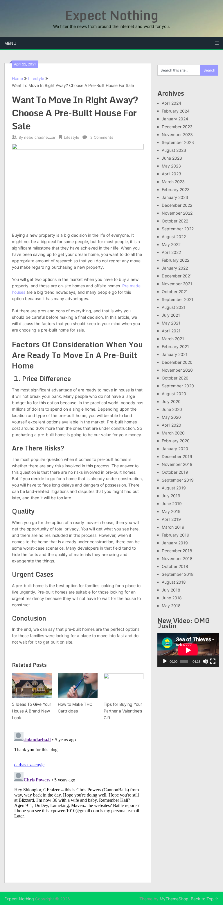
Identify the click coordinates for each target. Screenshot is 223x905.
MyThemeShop (174, 898)
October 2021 (175, 291)
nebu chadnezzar (39, 137)
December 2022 (177, 205)
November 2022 (177, 213)
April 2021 (171, 330)
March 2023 (173, 181)
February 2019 (175, 534)
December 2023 (177, 126)
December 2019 (177, 456)
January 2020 (175, 448)
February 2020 (176, 440)
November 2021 (177, 283)
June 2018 (172, 597)
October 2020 (175, 377)
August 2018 (174, 582)
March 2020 (173, 432)
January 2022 (175, 268)
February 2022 (175, 260)
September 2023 (178, 142)
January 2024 (175, 118)
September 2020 (178, 385)
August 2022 (174, 236)
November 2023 (177, 134)
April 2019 (171, 519)
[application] (188, 650)
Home (17, 78)
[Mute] (205, 661)
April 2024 (171, 103)
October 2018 (175, 566)
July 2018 (171, 589)
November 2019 (177, 464)
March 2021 (173, 338)
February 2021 (175, 346)
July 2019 (171, 495)
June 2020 (172, 409)
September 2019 (178, 480)
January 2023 (175, 197)
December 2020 (177, 362)
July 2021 (171, 315)
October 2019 (175, 472)
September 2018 (178, 574)
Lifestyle (36, 78)
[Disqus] (78, 802)
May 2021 (171, 322)
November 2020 (177, 370)
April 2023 (171, 173)
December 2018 (177, 550)
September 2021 (177, 299)
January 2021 (175, 354)
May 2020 (171, 417)
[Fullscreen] (213, 661)
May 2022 (171, 244)
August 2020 (174, 393)
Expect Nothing (111, 15)
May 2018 (171, 605)
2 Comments (101, 137)
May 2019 (171, 511)
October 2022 (175, 220)
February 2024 (176, 110)
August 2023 (174, 150)
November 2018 (177, 558)
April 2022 (171, 252)
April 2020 (171, 425)
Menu (10, 43)
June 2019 (172, 503)
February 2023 (176, 189)
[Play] (165, 661)
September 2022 (178, 228)
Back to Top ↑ (205, 898)
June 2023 (172, 158)
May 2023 (171, 165)
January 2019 (175, 542)
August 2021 (174, 307)
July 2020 (171, 401)
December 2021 (177, 275)
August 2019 (174, 487)
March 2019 (173, 527)
